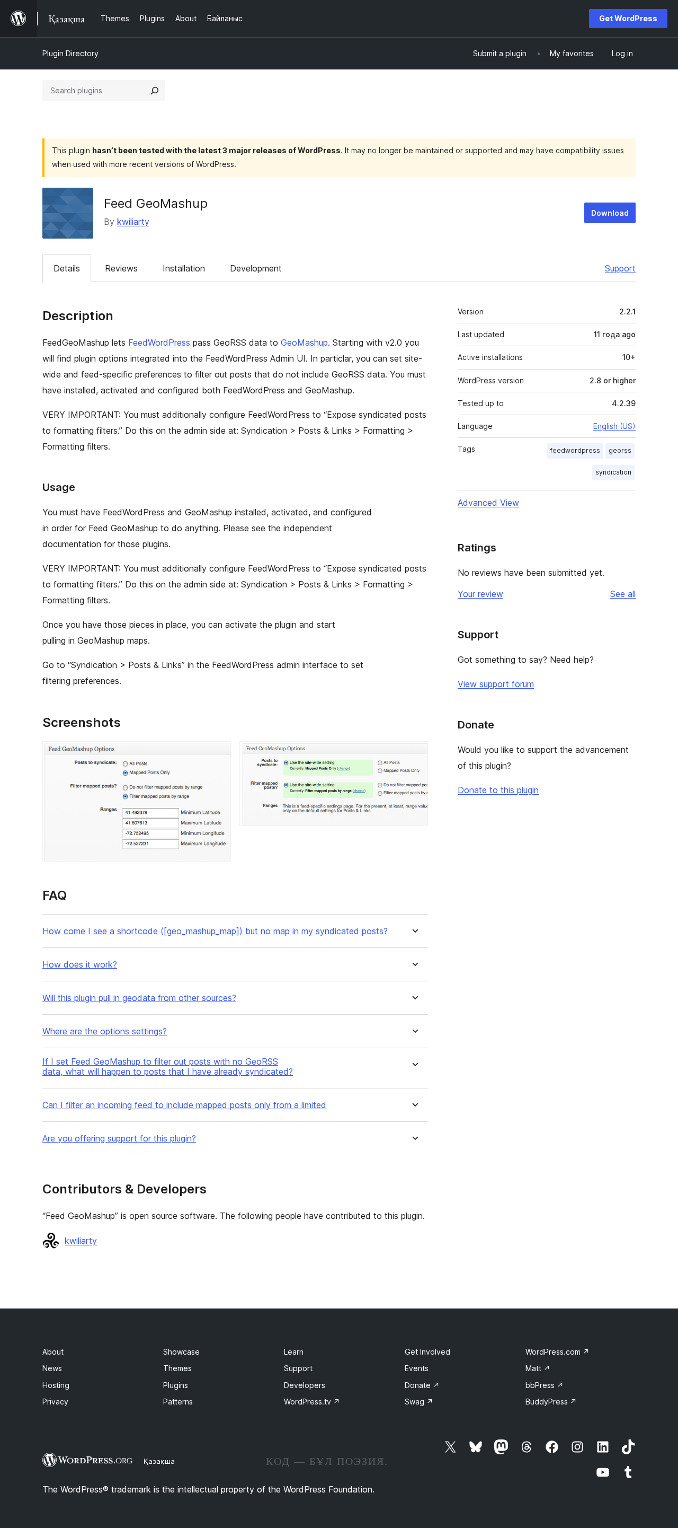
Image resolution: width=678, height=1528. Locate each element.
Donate (422, 1385)
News (52, 1368)
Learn (294, 1351)
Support (620, 268)
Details (66, 268)
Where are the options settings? (104, 1031)
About (53, 1351)
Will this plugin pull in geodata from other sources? (139, 998)
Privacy (55, 1401)
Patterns (178, 1401)
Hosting (55, 1385)
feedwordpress (575, 450)
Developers (304, 1385)
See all (623, 594)
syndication (613, 472)
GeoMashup (304, 342)
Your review (480, 594)
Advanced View (488, 502)
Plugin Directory (70, 53)
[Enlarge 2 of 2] (413, 755)
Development (256, 268)
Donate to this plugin (498, 790)
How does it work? (79, 965)
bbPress (544, 1385)
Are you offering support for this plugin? (119, 1139)
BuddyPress (551, 1401)
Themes (177, 1368)
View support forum (496, 684)
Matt (537, 1368)
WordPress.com (557, 1351)
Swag (419, 1401)
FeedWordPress (159, 342)
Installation (184, 268)
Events (417, 1368)
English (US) (614, 426)
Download (610, 212)
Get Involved (427, 1351)
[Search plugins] (154, 90)
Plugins (175, 1385)
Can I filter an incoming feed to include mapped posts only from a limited (184, 1105)
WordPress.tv (312, 1401)
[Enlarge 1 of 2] (216, 755)
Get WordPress (628, 18)
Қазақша (159, 1461)
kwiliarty (133, 221)
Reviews (121, 268)
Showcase (181, 1351)
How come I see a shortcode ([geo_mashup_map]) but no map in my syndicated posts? (215, 931)
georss (620, 450)
